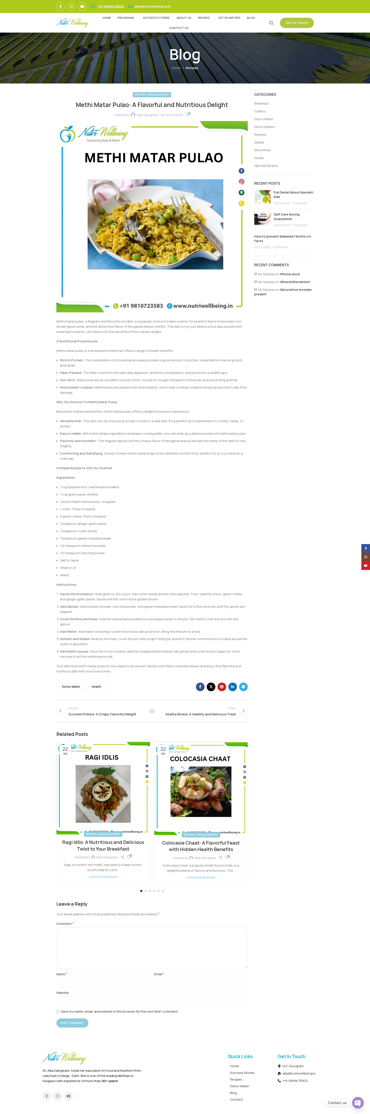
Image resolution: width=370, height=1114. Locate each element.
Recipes (192, 68)
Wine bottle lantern (295, 282)
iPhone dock (290, 274)
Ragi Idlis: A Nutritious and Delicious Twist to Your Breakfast (103, 845)
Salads (259, 142)
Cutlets (259, 111)
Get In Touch (297, 23)
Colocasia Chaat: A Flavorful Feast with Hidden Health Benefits (201, 846)
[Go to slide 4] (154, 891)
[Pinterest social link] (222, 687)
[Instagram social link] (71, 6)
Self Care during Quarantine (287, 216)
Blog (233, 1092)
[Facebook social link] (60, 6)
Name (61, 974)
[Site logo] (72, 22)
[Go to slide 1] (141, 891)
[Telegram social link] (243, 687)
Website (62, 992)
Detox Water (71, 687)
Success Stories (242, 1072)
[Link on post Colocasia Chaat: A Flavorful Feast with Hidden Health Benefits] (201, 788)
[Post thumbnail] (262, 197)
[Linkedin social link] (232, 687)
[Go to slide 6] (163, 891)
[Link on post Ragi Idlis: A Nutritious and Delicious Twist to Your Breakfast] (103, 788)
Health (96, 687)
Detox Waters (264, 126)
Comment (65, 923)
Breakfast (261, 103)
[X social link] (211, 687)
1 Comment (299, 203)
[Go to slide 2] (146, 891)
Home (176, 68)
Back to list (152, 711)
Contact (236, 1099)
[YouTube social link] (82, 6)
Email (159, 974)
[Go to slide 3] (150, 891)
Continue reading (103, 877)
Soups (259, 158)
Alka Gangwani (148, 115)
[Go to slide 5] (158, 891)
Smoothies (262, 150)
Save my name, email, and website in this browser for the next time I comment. (119, 1011)
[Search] (271, 23)
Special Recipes (158, 94)
